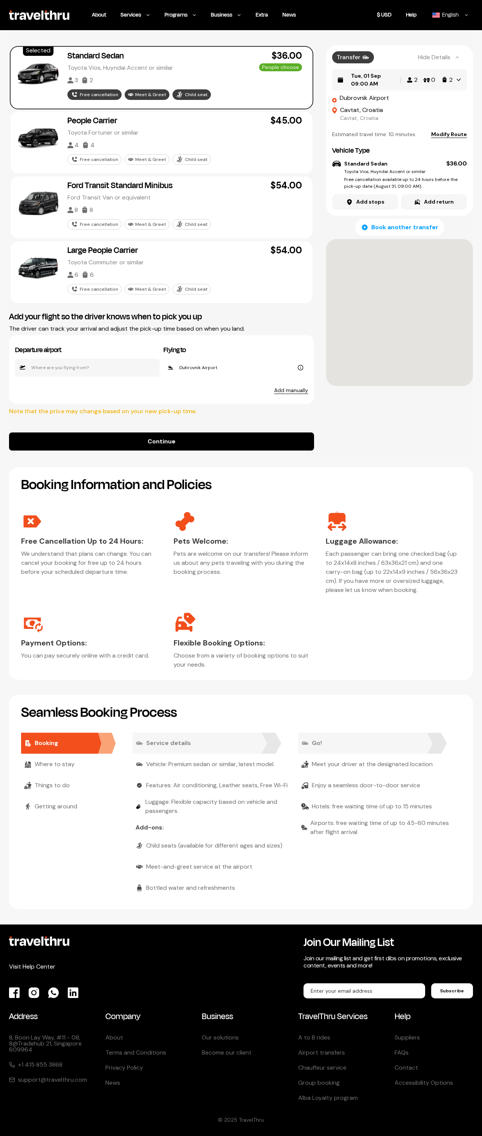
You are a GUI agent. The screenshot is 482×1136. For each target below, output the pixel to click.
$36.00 (287, 55)
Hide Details (434, 57)
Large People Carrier (102, 250)
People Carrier (92, 120)
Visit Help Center (32, 966)
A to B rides (314, 1037)
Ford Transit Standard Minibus (119, 185)
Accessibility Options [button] (424, 1083)
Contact (406, 1068)
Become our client (227, 1052)
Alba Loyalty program (328, 1098)
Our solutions (220, 1037)
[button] (162, 78)
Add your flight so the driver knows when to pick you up (105, 317)
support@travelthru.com (52, 1080)
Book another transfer (404, 227)
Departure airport (38, 350)
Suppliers (407, 1037)
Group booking (319, 1083)
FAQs (402, 1052)
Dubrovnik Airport (364, 98)
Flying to (174, 350)
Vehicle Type (351, 150)
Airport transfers (321, 1052)
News (112, 1083)
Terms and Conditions (135, 1052)
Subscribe (452, 991)
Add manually (291, 390)
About (114, 1037)
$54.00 (286, 185)
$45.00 (286, 120)
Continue (161, 441)
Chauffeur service (322, 1068)
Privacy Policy (124, 1068)
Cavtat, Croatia (361, 110)
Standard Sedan (95, 55)
